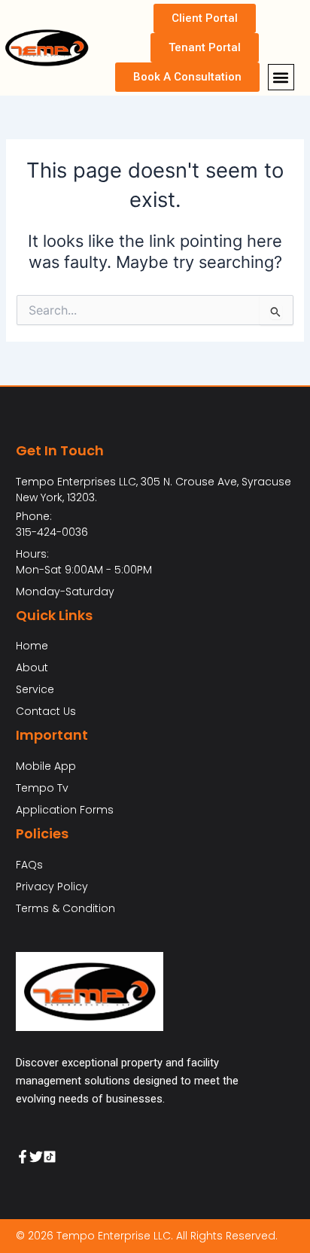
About (32, 667)
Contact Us (46, 711)
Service (35, 689)
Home (32, 645)
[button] (281, 77)
